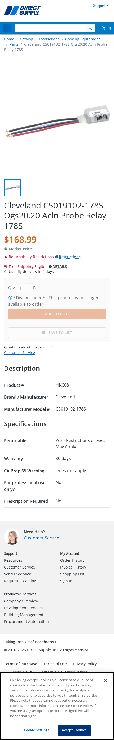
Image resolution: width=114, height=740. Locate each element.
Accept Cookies (74, 730)
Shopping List (72, 573)
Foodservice (49, 38)
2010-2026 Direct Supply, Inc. (33, 649)
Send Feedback (17, 573)
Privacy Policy (85, 663)
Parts (14, 44)
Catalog (26, 38)
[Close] (105, 680)
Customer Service (19, 352)
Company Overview (21, 600)
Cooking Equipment (82, 38)
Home (9, 38)
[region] (57, 706)
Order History (72, 560)
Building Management (23, 614)
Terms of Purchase (20, 663)
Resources (13, 560)
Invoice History (73, 567)
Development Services (23, 607)
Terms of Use (55, 663)
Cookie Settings (36, 730)
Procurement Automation (26, 621)
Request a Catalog (20, 580)
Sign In (66, 580)
